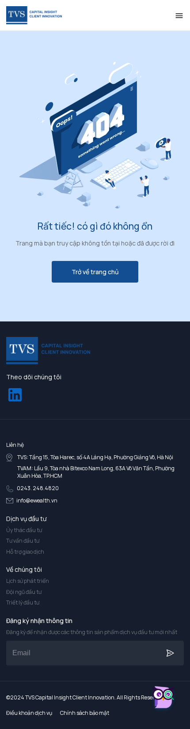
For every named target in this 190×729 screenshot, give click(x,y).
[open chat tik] (163, 699)
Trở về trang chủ (95, 272)
